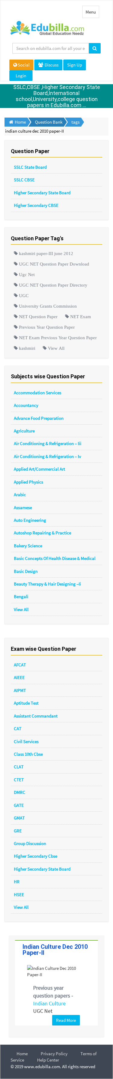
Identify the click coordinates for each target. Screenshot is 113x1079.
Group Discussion (30, 843)
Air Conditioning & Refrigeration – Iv (47, 456)
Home (22, 1053)
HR (17, 881)
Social (24, 65)
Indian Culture (49, 1003)
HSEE (19, 894)
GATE (19, 805)
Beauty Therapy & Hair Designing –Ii (47, 584)
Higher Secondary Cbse (35, 856)
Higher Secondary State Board (42, 192)
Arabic (20, 494)
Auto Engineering (30, 520)
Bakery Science (28, 546)
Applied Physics (28, 482)
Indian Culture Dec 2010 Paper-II (55, 949)
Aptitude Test (26, 703)
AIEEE (19, 677)
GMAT (19, 818)
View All (21, 609)
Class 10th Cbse (28, 754)
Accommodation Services (37, 392)
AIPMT (20, 690)
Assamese (23, 507)
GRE (18, 831)
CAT (17, 728)
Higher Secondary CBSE (36, 205)
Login (21, 75)
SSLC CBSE (24, 180)
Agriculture (24, 431)
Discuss (51, 65)
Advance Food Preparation (39, 418)
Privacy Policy (54, 1053)
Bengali (21, 596)
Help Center (48, 1060)
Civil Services (26, 741)
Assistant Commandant (36, 716)
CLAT (19, 767)
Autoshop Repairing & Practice (42, 533)
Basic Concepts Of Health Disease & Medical (55, 558)
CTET (19, 779)
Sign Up (74, 65)
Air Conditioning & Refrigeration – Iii (47, 443)
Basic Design (26, 571)
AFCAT (20, 665)
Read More (66, 1020)
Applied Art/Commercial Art (39, 469)
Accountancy (26, 405)
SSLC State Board (30, 167)
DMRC (19, 792)
